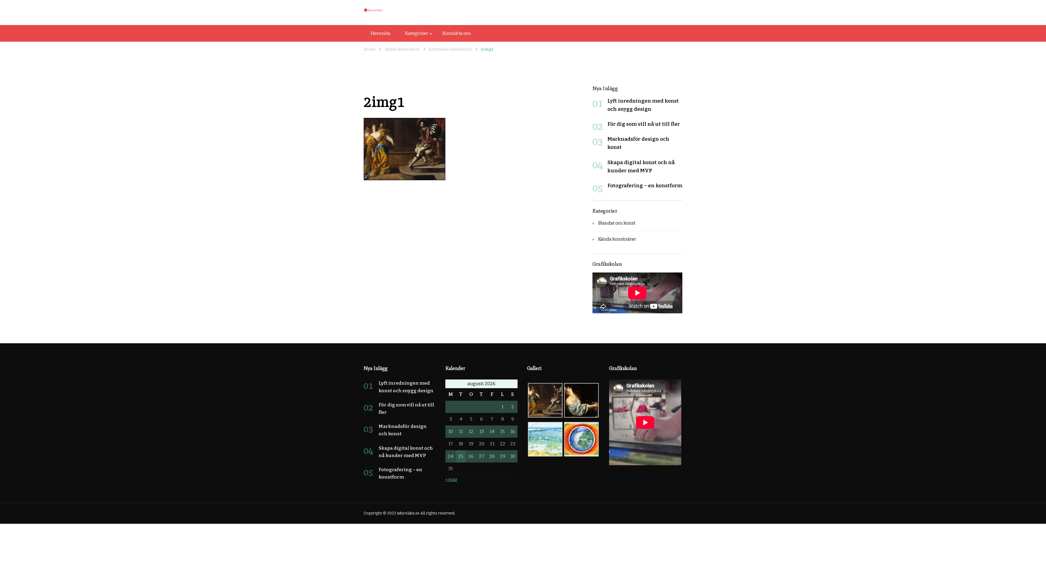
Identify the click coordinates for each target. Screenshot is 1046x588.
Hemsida (380, 33)
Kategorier (416, 33)
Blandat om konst (616, 223)
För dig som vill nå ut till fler (643, 124)
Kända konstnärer (402, 49)
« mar (451, 479)
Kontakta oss (456, 33)
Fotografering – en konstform (644, 185)
